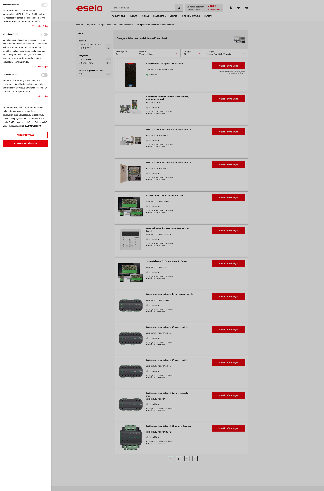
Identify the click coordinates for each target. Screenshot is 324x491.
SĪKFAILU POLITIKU (31, 126)
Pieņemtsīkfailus (25, 135)
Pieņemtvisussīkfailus (25, 144)
